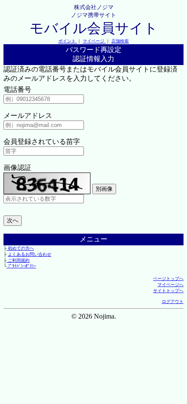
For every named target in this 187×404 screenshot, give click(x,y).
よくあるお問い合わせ (29, 254)
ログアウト (173, 301)
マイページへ (170, 284)
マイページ (94, 41)
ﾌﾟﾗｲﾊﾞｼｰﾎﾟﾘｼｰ (21, 266)
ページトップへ (168, 278)
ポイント (67, 41)
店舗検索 (120, 41)
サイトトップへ (168, 290)
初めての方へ (20, 248)
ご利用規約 (18, 260)
